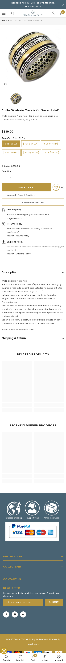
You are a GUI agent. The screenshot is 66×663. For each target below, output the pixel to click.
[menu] (3, 13)
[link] (17, 405)
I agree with (11, 195)
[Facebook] (6, 614)
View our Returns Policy (18, 235)
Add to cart (26, 187)
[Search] (13, 13)
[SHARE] (62, 187)
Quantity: (6, 171)
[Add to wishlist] (56, 187)
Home (4, 20)
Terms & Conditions (26, 195)
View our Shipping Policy (19, 253)
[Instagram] (15, 614)
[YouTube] (23, 614)
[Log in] (53, 13)
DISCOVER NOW (33, 6)
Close (63, 5)
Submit (54, 602)
